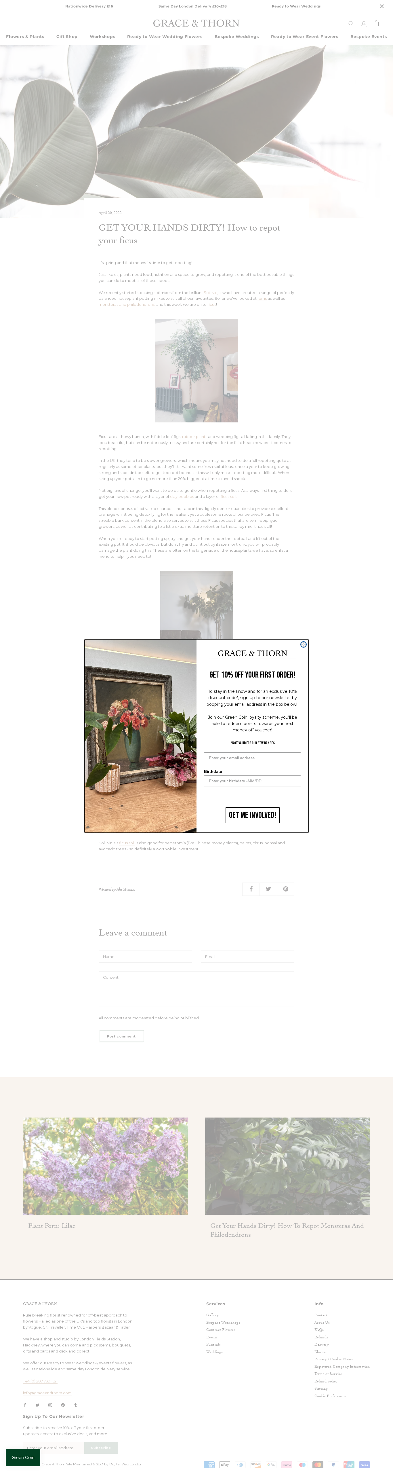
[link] (252, 654)
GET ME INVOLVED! (252, 815)
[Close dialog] (303, 644)
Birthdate (213, 771)
